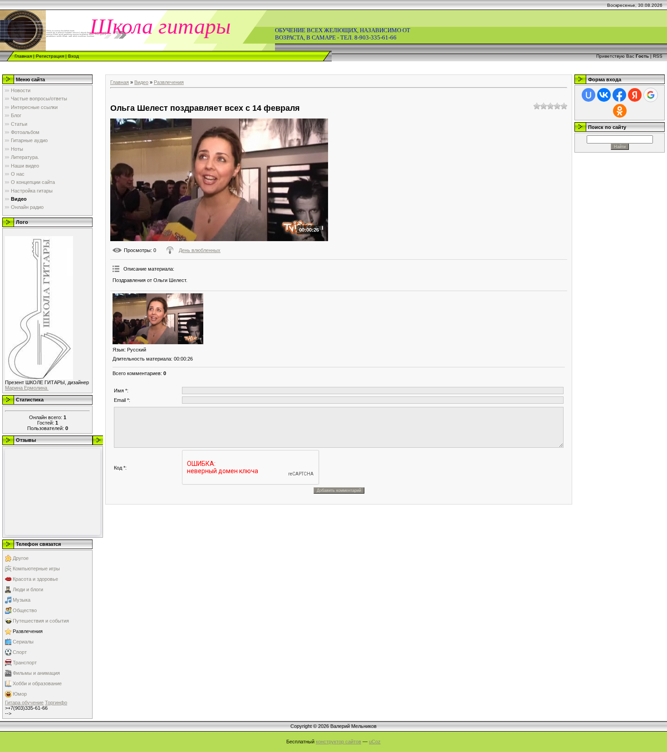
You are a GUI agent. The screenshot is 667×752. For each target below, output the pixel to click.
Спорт (20, 652)
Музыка (21, 600)
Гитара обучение (24, 702)
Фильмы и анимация (36, 673)
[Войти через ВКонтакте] (604, 95)
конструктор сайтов (338, 741)
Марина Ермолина (27, 388)
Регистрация (50, 56)
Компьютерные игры (36, 568)
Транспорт (25, 662)
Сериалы (23, 641)
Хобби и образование (37, 683)
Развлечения (28, 631)
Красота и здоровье (35, 579)
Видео (141, 82)
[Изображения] (158, 319)
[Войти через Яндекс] (635, 95)
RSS (657, 56)
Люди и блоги (28, 589)
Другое (21, 558)
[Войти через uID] (588, 95)
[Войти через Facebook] (619, 95)
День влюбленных (200, 250)
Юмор (20, 694)
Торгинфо (56, 702)
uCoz (375, 741)
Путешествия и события (41, 620)
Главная (23, 56)
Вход (73, 56)
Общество (25, 610)
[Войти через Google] (650, 95)
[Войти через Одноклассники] (620, 111)
